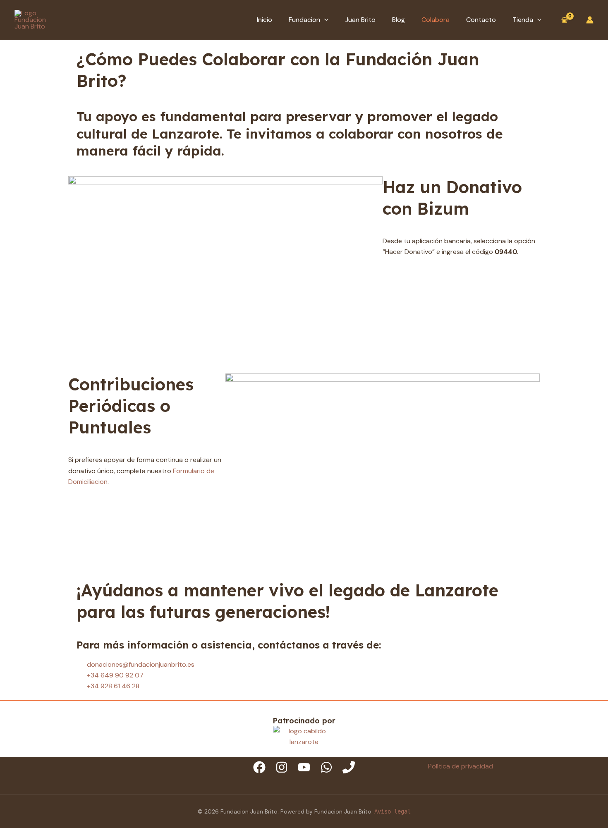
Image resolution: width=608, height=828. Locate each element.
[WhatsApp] (326, 767)
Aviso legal (392, 811)
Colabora (435, 19)
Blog (398, 19)
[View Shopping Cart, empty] (564, 20)
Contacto (481, 19)
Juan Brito (360, 19)
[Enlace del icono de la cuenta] (590, 20)
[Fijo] (348, 767)
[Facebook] (259, 767)
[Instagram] (281, 767)
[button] (324, 20)
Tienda (522, 19)
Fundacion (304, 19)
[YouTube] (304, 767)
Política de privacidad (460, 766)
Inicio (264, 19)
